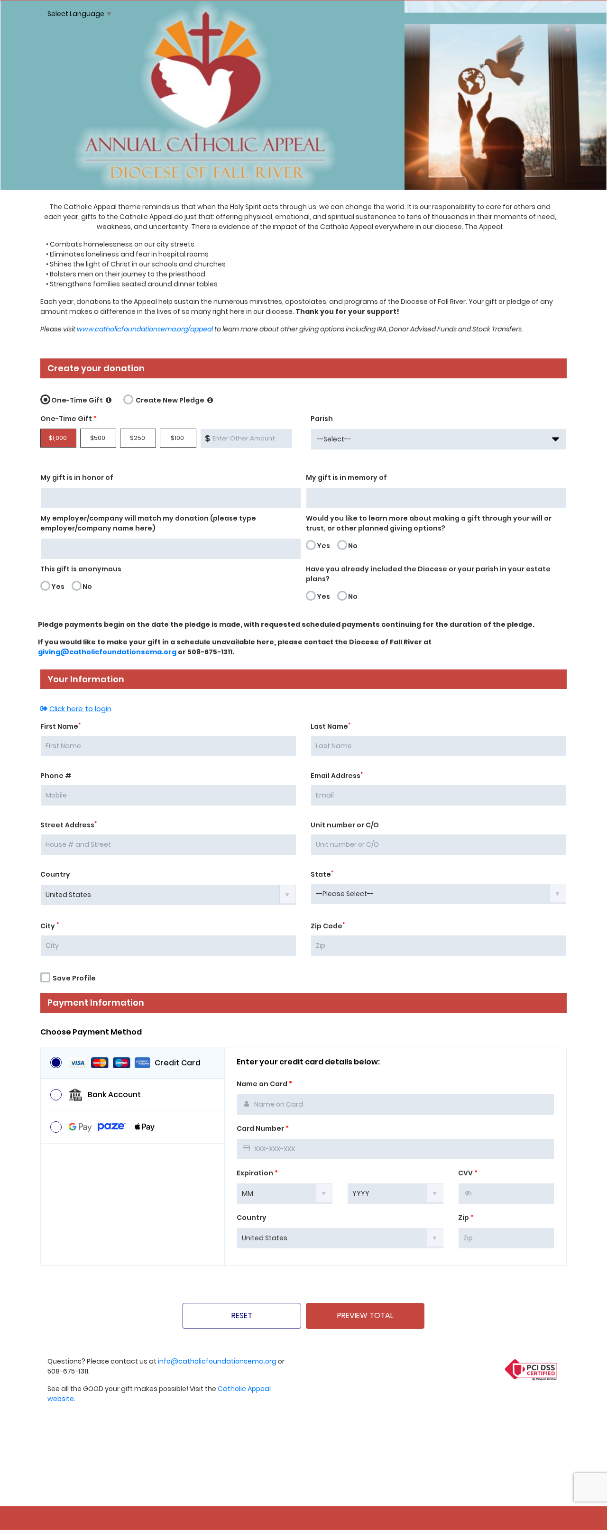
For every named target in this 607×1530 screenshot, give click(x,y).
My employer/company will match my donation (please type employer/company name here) (148, 523)
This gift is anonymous (80, 569)
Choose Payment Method (91, 1032)
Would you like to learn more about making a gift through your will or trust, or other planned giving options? (429, 523)
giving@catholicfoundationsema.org (107, 652)
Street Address (68, 825)
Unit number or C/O (345, 825)
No (353, 545)
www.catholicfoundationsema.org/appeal (145, 329)
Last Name (330, 726)
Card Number (263, 1128)
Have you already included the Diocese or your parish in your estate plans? (428, 574)
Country (55, 874)
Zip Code (328, 926)
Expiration (257, 1173)
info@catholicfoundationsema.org (217, 1361)
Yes (323, 545)
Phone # (56, 775)
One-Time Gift (77, 400)
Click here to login (80, 709)
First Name (60, 726)
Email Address (337, 775)
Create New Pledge (170, 400)
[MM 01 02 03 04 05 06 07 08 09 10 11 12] (285, 1193)
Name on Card (264, 1084)
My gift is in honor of (76, 477)
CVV (468, 1173)
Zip (466, 1217)
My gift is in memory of (346, 477)
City (49, 926)
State (322, 874)
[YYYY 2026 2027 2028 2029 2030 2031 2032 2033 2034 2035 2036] (395, 1193)
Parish (322, 418)
